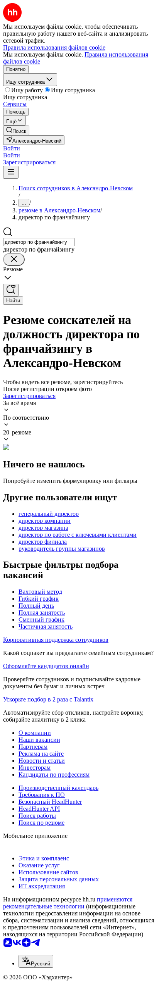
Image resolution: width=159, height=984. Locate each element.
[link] (16, 130)
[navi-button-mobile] (11, 172)
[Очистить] (14, 259)
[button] (11, 148)
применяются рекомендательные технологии (67, 903)
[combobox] (38, 242)
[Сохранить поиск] (11, 290)
